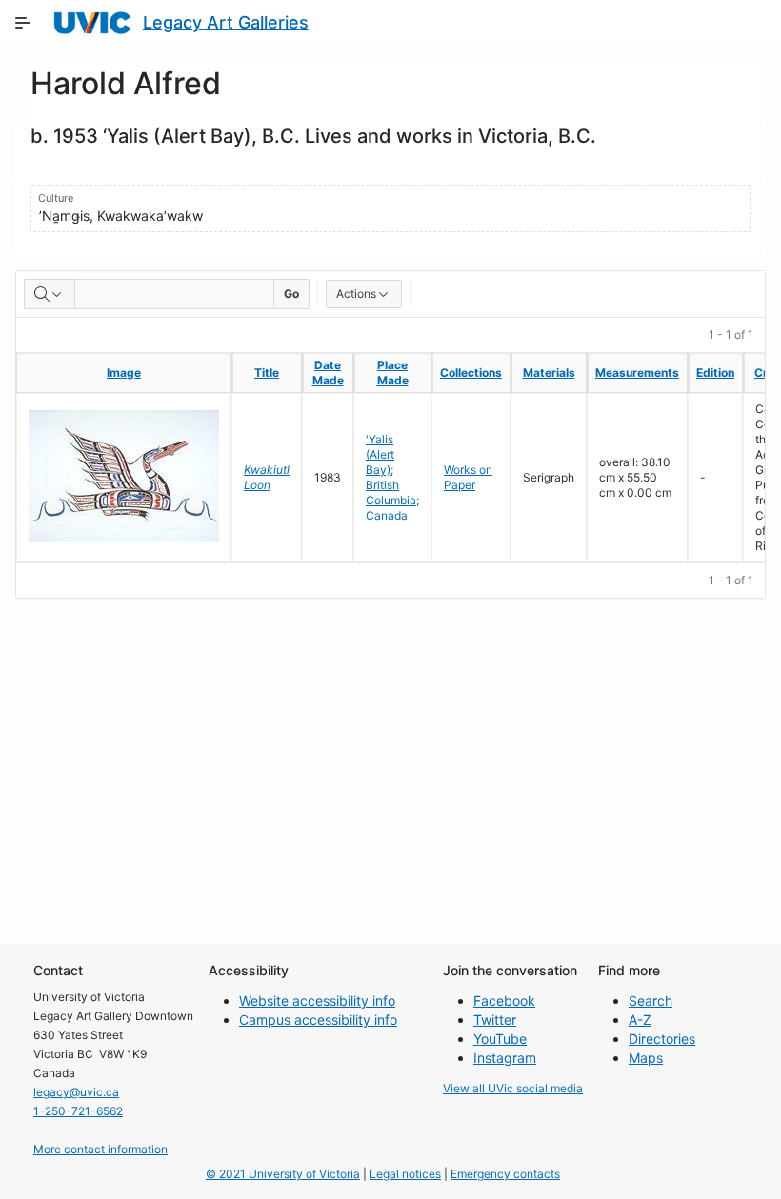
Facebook (504, 1001)
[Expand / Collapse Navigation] (23, 23)
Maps (646, 1058)
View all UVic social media (513, 1088)
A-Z (640, 1020)
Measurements (637, 372)
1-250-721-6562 (78, 1111)
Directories (662, 1039)
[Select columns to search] (49, 294)
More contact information (100, 1149)
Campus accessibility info (318, 1020)
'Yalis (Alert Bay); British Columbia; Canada (392, 477)
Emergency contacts (505, 1174)
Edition (715, 372)
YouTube (500, 1039)
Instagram (504, 1058)
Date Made (328, 372)
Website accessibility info (317, 1001)
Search (650, 1001)
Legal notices (405, 1174)
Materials (549, 372)
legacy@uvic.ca (76, 1092)
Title (266, 372)
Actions (356, 293)
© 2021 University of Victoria (283, 1174)
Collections (471, 372)
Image (124, 372)
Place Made (393, 372)
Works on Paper (468, 477)
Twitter (494, 1020)
